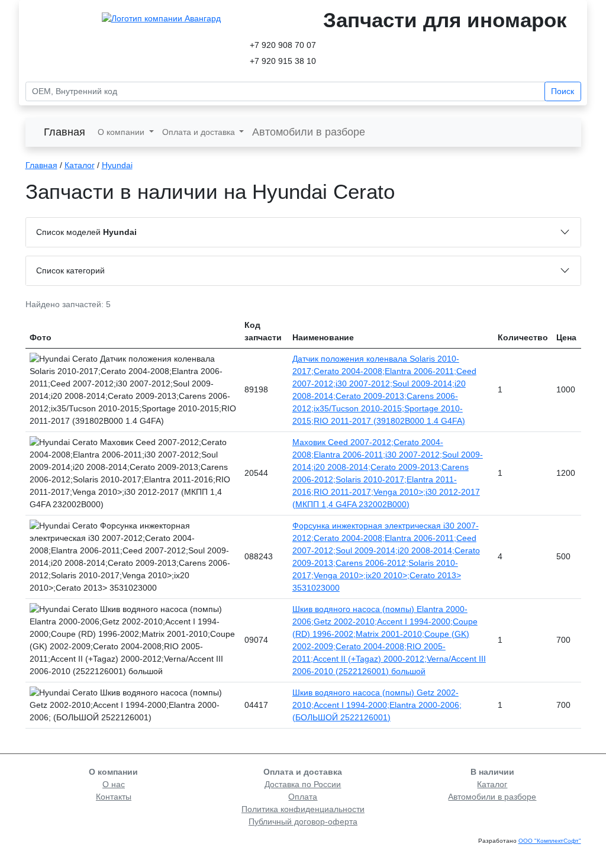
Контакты (113, 796)
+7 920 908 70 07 (283, 45)
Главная (64, 132)
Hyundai (117, 165)
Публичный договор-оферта (303, 821)
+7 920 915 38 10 (283, 61)
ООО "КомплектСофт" (549, 840)
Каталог (80, 165)
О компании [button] (122, 132)
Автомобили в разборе (308, 132)
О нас (113, 784)
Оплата (302, 796)
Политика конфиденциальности (303, 809)
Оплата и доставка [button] (199, 132)
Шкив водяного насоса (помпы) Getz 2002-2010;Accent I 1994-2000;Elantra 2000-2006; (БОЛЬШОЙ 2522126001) (377, 705)
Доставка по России (303, 784)
